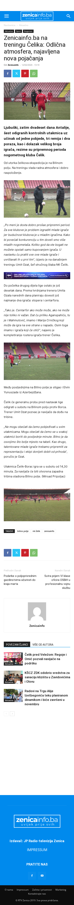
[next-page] (12, 713)
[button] (6, 16)
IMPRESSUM (37, 849)
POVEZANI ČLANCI (17, 644)
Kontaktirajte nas (37, 893)
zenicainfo (49, 531)
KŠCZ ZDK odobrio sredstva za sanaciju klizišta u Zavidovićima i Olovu (47, 677)
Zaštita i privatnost (42, 889)
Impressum (23, 889)
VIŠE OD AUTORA (42, 644)
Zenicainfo (13, 64)
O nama (9, 889)
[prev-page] (6, 713)
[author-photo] (37, 620)
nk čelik (36, 531)
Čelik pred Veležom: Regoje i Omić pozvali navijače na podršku (46, 659)
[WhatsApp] (34, 73)
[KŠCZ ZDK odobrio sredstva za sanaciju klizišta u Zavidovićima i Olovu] (13, 677)
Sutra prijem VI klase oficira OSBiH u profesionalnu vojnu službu (57, 582)
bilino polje (22, 531)
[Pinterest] (25, 73)
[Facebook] (7, 73)
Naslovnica (9, 25)
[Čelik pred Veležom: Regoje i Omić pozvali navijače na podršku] (13, 659)
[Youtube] (42, 876)
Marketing (60, 889)
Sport (18, 31)
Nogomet (28, 31)
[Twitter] (16, 73)
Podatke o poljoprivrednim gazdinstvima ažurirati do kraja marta (20, 580)
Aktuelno (23, 25)
